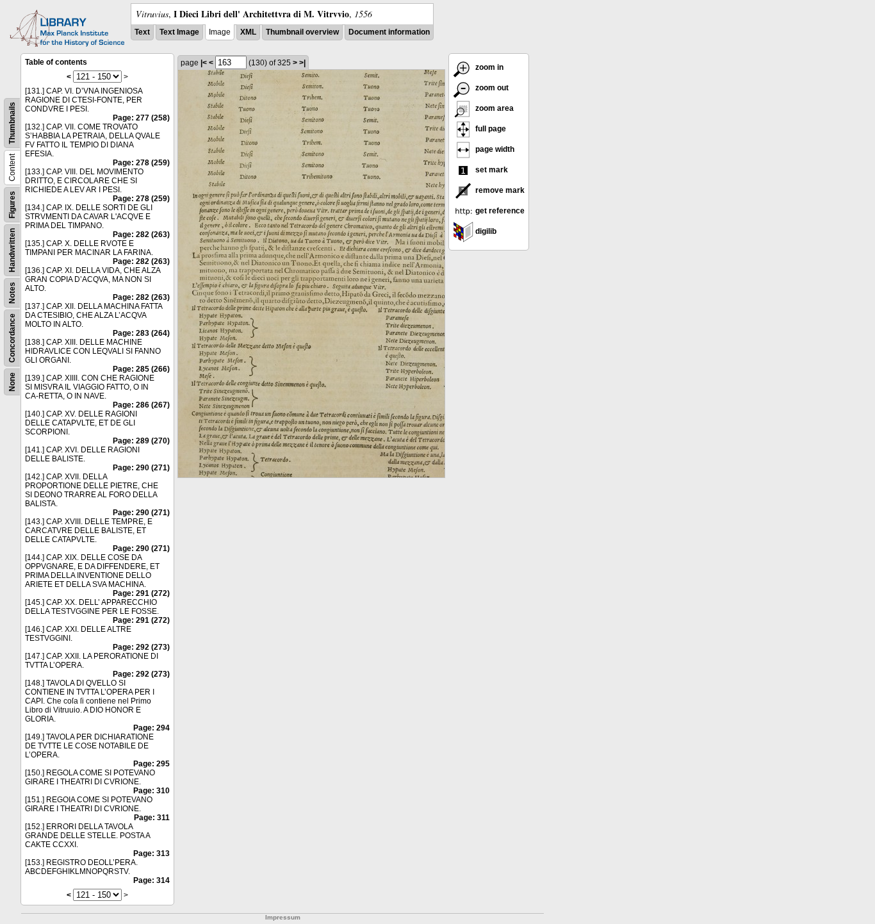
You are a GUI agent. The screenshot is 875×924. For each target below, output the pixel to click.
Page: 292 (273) (141, 647)
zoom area (493, 108)
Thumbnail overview (302, 32)
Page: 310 (151, 790)
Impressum (282, 917)
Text (142, 32)
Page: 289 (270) (141, 440)
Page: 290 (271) (141, 467)
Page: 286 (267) (141, 404)
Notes (12, 293)
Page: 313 (151, 853)
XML (248, 32)
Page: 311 (152, 817)
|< (203, 62)
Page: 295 (151, 763)
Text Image (179, 32)
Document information (389, 32)
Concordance (12, 338)
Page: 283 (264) (141, 333)
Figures (12, 205)
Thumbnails (12, 123)
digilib (484, 231)
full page (489, 128)
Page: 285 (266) (141, 369)
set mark (490, 169)
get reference (499, 210)
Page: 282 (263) (141, 234)
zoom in (488, 67)
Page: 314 (151, 880)
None (12, 382)
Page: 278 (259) (141, 162)
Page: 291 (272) (141, 593)
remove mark (499, 190)
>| (302, 62)
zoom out (491, 87)
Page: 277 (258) (141, 117)
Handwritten (12, 250)
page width (493, 149)
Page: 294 (151, 727)
